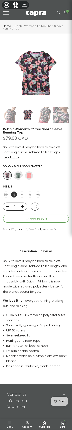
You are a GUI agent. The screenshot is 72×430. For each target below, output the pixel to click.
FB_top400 (19, 229)
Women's (49, 229)
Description (28, 251)
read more (11, 157)
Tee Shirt (35, 229)
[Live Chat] (24, 5)
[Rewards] (15, 5)
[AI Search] (6, 5)
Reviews (47, 251)
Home (7, 26)
